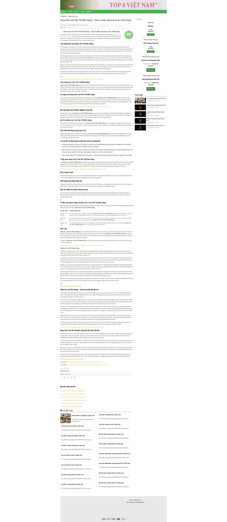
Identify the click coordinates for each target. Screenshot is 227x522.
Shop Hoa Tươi (71, 27)
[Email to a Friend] (68, 377)
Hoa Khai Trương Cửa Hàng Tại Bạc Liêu (73, 397)
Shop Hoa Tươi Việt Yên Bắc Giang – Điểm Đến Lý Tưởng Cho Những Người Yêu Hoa (83, 169)
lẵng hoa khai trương (84, 365)
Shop (70, 11)
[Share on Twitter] (65, 377)
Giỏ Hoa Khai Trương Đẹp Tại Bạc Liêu (73, 391)
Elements (89, 11)
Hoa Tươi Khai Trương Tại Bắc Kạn (71, 406)
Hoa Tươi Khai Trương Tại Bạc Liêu (72, 403)
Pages (75, 11)
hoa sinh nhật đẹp (73, 365)
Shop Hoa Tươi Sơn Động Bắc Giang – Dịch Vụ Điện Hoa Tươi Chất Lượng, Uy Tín (82, 327)
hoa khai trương (80, 362)
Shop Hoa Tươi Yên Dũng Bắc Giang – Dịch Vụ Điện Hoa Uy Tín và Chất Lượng (81, 79)
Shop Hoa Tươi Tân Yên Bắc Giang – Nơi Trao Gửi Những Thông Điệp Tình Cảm (81, 245)
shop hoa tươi (98, 362)
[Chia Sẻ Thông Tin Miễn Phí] (72, 5)
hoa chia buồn (89, 362)
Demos (63, 11)
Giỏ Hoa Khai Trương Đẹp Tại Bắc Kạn (73, 394)
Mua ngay (150, 34)
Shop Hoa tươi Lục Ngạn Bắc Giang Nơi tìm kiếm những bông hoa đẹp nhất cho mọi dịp (84, 106)
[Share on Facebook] (61, 377)
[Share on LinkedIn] (74, 377)
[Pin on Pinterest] (71, 377)
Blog (82, 11)
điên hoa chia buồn (96, 365)
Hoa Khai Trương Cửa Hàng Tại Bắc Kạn (73, 400)
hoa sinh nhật (72, 362)
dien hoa (104, 365)
